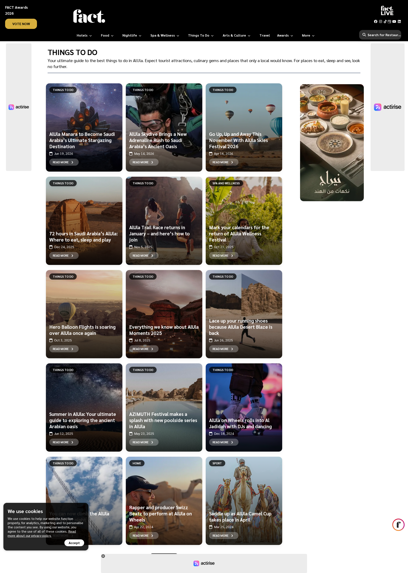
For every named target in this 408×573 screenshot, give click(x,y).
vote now (21, 23)
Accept (74, 542)
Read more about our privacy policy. (42, 533)
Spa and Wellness (226, 183)
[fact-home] (89, 16)
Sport (217, 463)
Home (137, 463)
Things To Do (63, 90)
